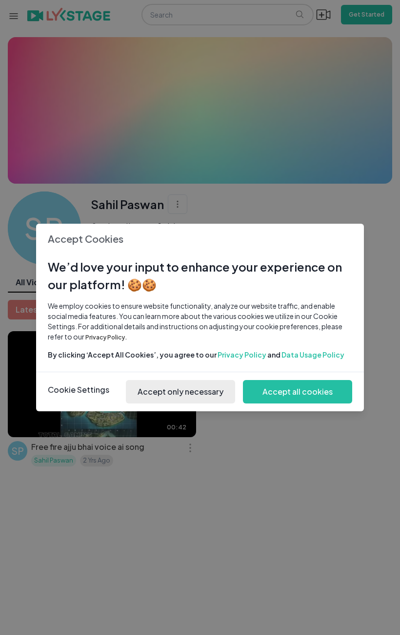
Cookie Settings (78, 389)
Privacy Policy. (106, 337)
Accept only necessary (180, 391)
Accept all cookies (297, 391)
